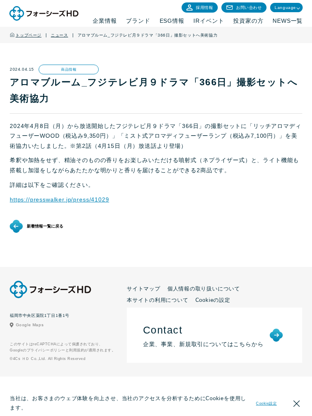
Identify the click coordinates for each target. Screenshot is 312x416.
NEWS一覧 (288, 20)
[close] (296, 405)
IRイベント (208, 20)
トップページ (28, 35)
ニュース (59, 35)
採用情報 (204, 7)
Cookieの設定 (212, 300)
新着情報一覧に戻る (45, 226)
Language (285, 7)
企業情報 (105, 20)
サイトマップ (143, 289)
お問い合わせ (249, 7)
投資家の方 (248, 20)
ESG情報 (172, 20)
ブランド (138, 20)
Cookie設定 (266, 403)
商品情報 (68, 69)
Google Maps (30, 325)
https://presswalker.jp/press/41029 (59, 199)
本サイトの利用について (157, 300)
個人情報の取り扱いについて (203, 289)
